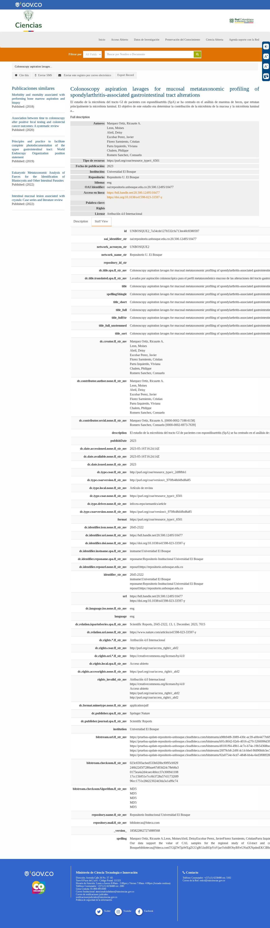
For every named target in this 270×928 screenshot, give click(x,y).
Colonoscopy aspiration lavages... (33, 66)
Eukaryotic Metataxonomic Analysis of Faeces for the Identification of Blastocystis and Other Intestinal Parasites (38, 176)
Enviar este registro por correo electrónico (87, 75)
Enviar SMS (45, 75)
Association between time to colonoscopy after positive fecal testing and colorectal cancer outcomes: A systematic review (38, 122)
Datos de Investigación (146, 39)
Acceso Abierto (119, 39)
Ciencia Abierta (214, 39)
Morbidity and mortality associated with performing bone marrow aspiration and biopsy (38, 98)
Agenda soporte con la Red (244, 39)
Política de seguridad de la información (94, 900)
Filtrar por (75, 54)
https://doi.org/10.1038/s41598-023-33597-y (134, 197)
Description (81, 221)
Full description (80, 117)
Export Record (125, 75)
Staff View (101, 221)
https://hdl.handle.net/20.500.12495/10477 (133, 192)
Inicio (102, 39)
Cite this (24, 75)
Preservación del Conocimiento (182, 39)
